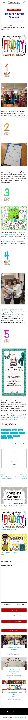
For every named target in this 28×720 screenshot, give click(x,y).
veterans (4, 438)
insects (4, 435)
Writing (10, 438)
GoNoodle (13, 111)
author (20, 430)
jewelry (10, 435)
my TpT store (12, 417)
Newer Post (21, 604)
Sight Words (17, 435)
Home (14, 604)
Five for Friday (20, 26)
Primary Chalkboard (20, 117)
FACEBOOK (7, 241)
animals (15, 430)
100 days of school (14, 9)
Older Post (7, 604)
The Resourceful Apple (18, 717)
